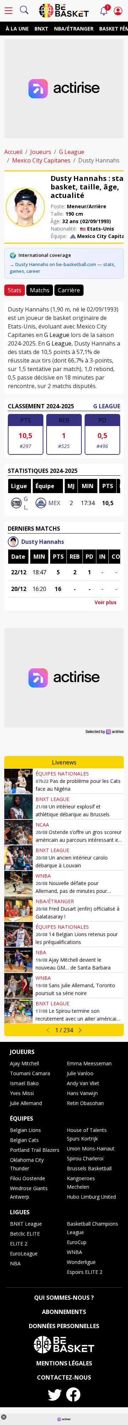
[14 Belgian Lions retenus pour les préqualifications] (18, 934)
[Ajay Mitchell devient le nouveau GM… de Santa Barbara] (18, 960)
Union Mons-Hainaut (90, 1148)
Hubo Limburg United (91, 1196)
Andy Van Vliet (83, 1083)
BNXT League (52, 799)
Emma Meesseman (89, 1063)
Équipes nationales (62, 773)
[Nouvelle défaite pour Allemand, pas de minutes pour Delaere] (18, 883)
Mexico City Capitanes (41, 160)
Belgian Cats (24, 1140)
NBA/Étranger (74, 28)
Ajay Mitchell (24, 1063)
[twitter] (55, 1394)
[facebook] (73, 1394)
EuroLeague (24, 1253)
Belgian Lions (25, 1130)
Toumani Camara (30, 1073)
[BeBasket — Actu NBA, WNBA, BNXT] (64, 10)
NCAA (42, 824)
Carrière (69, 290)
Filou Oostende (27, 1178)
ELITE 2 (18, 1243)
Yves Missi (22, 1093)
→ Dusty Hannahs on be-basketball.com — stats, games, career (62, 268)
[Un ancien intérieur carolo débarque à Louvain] (18, 857)
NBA (41, 952)
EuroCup (76, 1242)
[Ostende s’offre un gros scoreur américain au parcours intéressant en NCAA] (18, 832)
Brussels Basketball (89, 1168)
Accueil (13, 152)
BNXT (41, 28)
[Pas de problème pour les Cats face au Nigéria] (18, 781)
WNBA (43, 875)
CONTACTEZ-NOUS (64, 1377)
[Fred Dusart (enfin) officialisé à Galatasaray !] (18, 908)
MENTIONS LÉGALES (64, 1363)
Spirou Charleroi (85, 1158)
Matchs (39, 290)
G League (71, 152)
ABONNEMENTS (64, 1312)
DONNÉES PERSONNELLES (64, 1326)
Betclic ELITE (25, 1233)
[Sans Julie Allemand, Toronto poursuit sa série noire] (18, 985)
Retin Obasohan (85, 1103)
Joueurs (40, 152)
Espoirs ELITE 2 (84, 1272)
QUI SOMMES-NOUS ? (64, 1298)
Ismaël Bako (24, 1083)
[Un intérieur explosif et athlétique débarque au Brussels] (18, 806)
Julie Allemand (26, 1103)
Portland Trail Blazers (34, 1150)
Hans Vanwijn (82, 1093)
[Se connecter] (118, 10)
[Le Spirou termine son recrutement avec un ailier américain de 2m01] (18, 1011)
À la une (17, 28)
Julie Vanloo (80, 1073)
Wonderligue (81, 1262)
